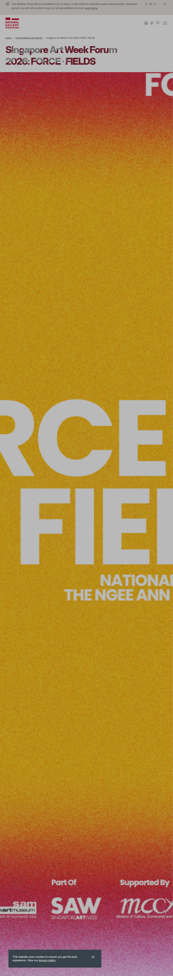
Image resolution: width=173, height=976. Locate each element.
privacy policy (47, 960)
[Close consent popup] (93, 957)
